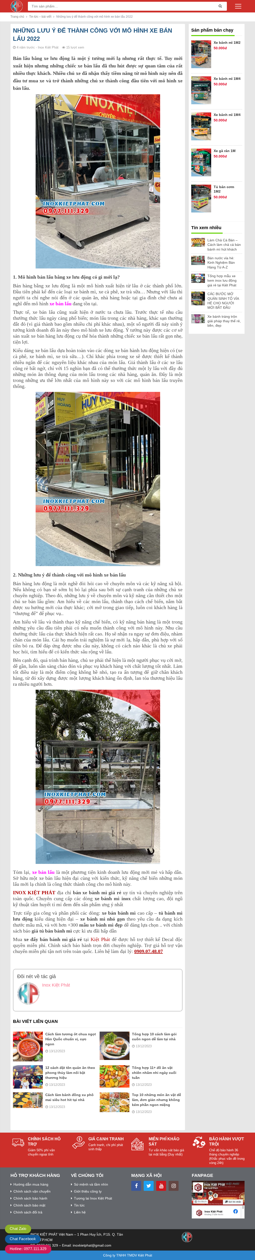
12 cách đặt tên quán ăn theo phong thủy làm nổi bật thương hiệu (70, 1073)
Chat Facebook (23, 1239)
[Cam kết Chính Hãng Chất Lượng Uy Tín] (16, 6)
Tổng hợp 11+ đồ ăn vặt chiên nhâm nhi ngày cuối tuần (154, 1073)
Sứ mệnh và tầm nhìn (91, 1184)
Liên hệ (80, 1212)
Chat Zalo (18, 1228)
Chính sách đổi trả (27, 1212)
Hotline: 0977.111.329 (28, 1249)
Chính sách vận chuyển (32, 1191)
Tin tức (79, 1205)
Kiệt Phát (100, 939)
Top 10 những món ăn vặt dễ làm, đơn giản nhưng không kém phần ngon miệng (156, 1100)
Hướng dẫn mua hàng (30, 1184)
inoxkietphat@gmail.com (92, 1245)
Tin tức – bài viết (40, 16)
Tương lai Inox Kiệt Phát (93, 1198)
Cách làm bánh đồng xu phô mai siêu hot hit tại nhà (69, 1097)
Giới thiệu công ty (88, 1191)
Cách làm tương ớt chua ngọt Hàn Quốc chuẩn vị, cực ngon (70, 1039)
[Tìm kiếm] (218, 6)
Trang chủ (17, 16)
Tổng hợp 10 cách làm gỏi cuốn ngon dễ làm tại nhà (154, 1036)
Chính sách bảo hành (30, 1198)
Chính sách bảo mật (29, 1205)
